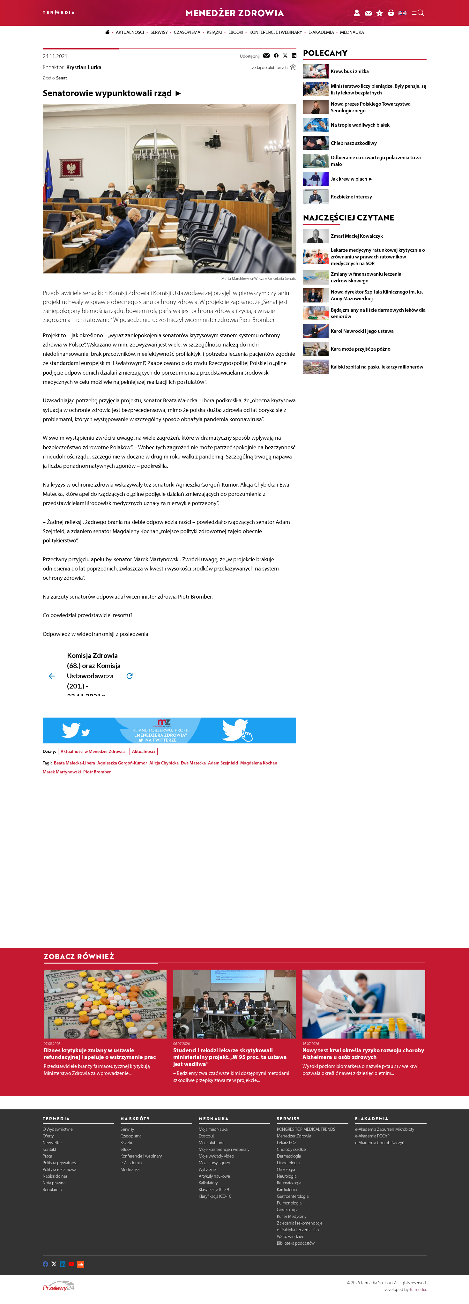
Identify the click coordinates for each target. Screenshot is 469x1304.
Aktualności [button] (130, 32)
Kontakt (49, 1149)
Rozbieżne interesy (351, 196)
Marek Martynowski (62, 772)
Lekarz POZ (287, 1142)
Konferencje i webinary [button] (275, 32)
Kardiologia (287, 1189)
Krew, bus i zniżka (350, 71)
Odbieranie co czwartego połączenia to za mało (376, 160)
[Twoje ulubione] (379, 13)
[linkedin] (294, 56)
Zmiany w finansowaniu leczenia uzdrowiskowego (366, 277)
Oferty (48, 1136)
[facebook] (276, 56)
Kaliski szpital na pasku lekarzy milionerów (377, 366)
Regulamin (52, 1189)
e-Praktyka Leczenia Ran (298, 1230)
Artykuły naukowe (214, 1176)
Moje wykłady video (216, 1156)
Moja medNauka (213, 1129)
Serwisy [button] (159, 32)
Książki (214, 32)
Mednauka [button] (352, 32)
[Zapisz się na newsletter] (368, 13)
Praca (47, 1156)
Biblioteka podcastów (296, 1243)
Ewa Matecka (193, 763)
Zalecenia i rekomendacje (300, 1223)
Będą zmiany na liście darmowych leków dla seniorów (378, 312)
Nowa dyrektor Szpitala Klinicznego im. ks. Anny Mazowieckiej (377, 295)
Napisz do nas (55, 1176)
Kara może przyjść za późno (361, 349)
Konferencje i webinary (141, 1156)
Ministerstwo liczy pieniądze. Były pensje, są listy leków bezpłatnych (378, 88)
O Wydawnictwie (58, 1129)
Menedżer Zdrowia (294, 1136)
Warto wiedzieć (290, 1236)
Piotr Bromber (97, 772)
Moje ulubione (212, 1142)
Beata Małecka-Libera (74, 763)
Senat (61, 78)
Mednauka (130, 1169)
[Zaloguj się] (356, 13)
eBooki (235, 32)
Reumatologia (289, 1183)
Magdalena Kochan (258, 763)
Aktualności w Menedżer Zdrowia (93, 751)
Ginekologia (287, 1209)
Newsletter (52, 1142)
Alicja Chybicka (164, 763)
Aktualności (143, 751)
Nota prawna (54, 1183)
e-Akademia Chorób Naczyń (380, 1142)
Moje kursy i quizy (214, 1163)
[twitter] (285, 56)
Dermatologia (289, 1156)
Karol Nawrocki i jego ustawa (362, 331)
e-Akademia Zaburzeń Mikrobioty (384, 1129)
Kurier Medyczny (292, 1216)
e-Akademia (131, 1163)
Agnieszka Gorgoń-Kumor (122, 763)
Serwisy (127, 1129)
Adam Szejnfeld (223, 763)
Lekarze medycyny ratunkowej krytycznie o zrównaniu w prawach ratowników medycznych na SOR (378, 256)
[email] (266, 56)
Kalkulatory (208, 1183)
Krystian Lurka (83, 67)
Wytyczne (207, 1169)
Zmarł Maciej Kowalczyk (357, 236)
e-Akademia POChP (372, 1136)
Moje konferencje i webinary (224, 1149)
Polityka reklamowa (59, 1169)
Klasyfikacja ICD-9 (214, 1189)
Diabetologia (288, 1163)
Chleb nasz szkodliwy (354, 142)
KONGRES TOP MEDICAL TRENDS (306, 1129)
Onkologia (286, 1169)
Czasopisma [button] (187, 32)
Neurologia (286, 1176)
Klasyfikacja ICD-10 (215, 1196)
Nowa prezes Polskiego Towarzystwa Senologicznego (371, 107)
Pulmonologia (289, 1203)
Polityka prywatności (60, 1163)
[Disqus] (169, 859)
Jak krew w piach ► (352, 178)
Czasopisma (131, 1136)
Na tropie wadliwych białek (360, 125)
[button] (418, 13)
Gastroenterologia (293, 1196)
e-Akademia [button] (321, 32)
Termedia (417, 1289)
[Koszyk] (390, 13)
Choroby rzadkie (291, 1149)
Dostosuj (206, 1136)
